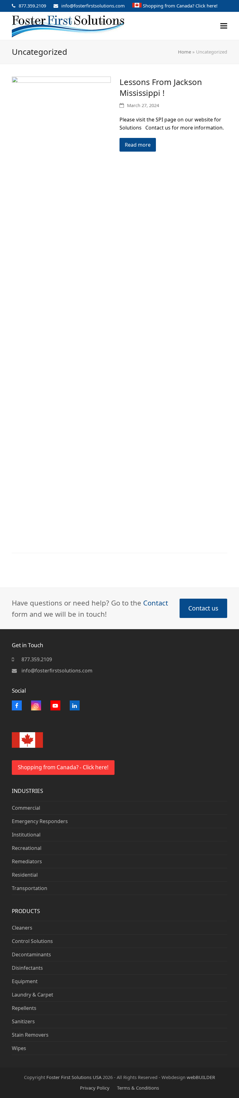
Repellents (24, 1008)
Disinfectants (27, 967)
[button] (223, 26)
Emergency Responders (40, 821)
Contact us (203, 608)
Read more (138, 144)
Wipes (19, 1048)
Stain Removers (30, 1034)
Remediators (27, 861)
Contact (155, 602)
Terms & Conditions (138, 1088)
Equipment (25, 981)
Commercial (26, 807)
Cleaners (22, 927)
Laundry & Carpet (32, 994)
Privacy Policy (95, 1088)
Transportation (29, 888)
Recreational (26, 848)
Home (184, 52)
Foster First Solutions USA (73, 1077)
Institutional (26, 834)
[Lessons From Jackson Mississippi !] (61, 309)
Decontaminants (31, 954)
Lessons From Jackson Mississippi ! (161, 87)
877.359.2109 (32, 5)
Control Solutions (32, 941)
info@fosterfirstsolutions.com (93, 5)
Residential (25, 874)
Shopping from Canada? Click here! (180, 5)
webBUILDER (201, 1077)
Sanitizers (23, 1021)
